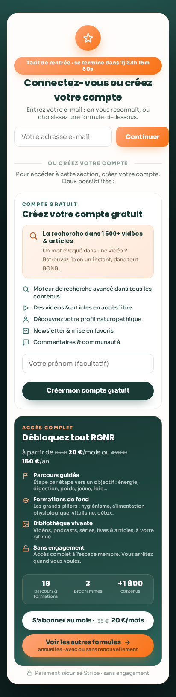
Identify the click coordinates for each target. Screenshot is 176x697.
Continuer (142, 137)
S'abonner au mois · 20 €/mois (88, 620)
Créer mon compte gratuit (88, 390)
